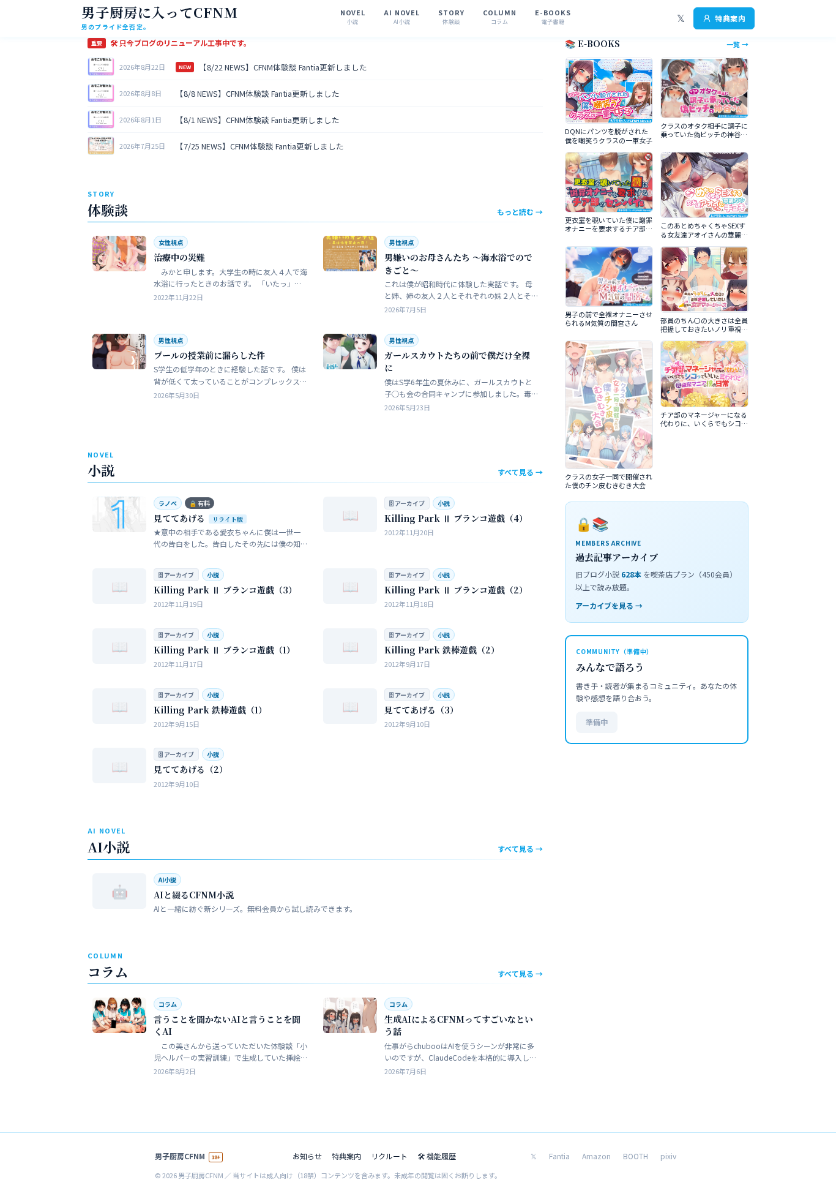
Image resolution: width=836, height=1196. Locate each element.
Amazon (596, 1156)
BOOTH (635, 1156)
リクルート (389, 1156)
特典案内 (730, 18)
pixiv (668, 1156)
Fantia (559, 1156)
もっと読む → (520, 211)
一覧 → (737, 44)
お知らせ (307, 1156)
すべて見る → (520, 472)
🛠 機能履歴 (436, 1156)
